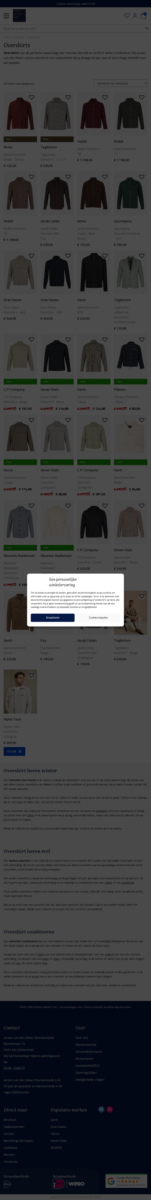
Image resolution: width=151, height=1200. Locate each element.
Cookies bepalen (98, 617)
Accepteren (52, 617)
